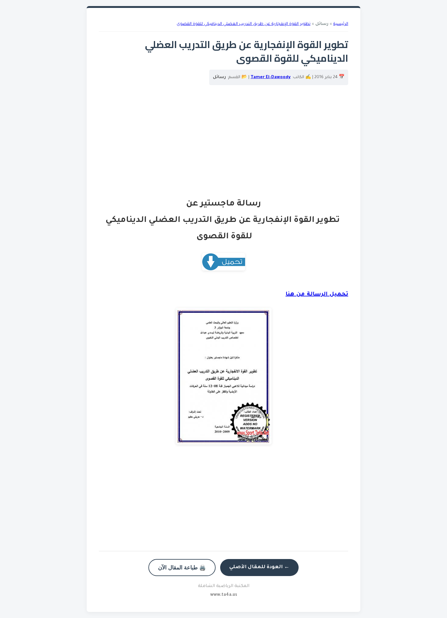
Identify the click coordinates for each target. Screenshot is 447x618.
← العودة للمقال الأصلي (259, 567)
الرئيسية (340, 24)
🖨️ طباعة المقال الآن (182, 567)
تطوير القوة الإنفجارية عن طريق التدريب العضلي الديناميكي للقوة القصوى (243, 24)
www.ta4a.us (223, 595)
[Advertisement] (223, 144)
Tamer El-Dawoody (271, 77)
